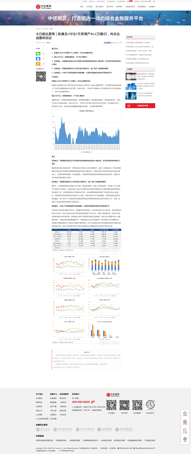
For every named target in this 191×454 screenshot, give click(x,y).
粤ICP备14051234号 (126, 448)
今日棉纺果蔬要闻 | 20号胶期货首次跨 (137, 59)
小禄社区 (63, 414)
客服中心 (53, 394)
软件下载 (53, 406)
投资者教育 (142, 6)
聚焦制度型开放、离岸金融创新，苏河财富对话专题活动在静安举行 (145, 76)
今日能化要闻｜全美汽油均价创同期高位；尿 (139, 46)
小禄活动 (63, 406)
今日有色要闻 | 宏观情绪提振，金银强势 (137, 42)
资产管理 (110, 6)
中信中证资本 (101, 1)
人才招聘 (84, 1)
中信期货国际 (111, 1)
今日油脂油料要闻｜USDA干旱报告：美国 (138, 51)
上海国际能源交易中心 (90, 440)
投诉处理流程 (96, 410)
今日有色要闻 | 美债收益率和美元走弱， (137, 63)
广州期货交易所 (149, 440)
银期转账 (53, 402)
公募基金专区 (130, 6)
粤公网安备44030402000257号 (145, 448)
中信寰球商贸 (121, 1)
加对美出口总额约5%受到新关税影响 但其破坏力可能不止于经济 (146, 86)
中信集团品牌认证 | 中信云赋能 (45, 451)
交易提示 (53, 414)
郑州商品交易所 (119, 440)
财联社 (48, 42)
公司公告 (53, 410)
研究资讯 (119, 6)
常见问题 (53, 419)
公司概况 (39, 398)
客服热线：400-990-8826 (141, 1)
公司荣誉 (39, 406)
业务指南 (53, 398)
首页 (81, 6)
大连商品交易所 (106, 440)
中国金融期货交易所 (134, 440)
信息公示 (39, 410)
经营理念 (39, 402)
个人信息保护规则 (42, 419)
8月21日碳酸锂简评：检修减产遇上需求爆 (138, 55)
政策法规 (63, 410)
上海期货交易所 (74, 440)
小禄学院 (63, 402)
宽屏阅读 (108, 42)
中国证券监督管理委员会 (44, 440)
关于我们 (89, 6)
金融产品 (91, 1)
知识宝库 (63, 398)
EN (129, 1)
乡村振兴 (152, 6)
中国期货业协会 (61, 440)
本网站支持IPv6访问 (67, 451)
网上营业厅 (100, 6)
